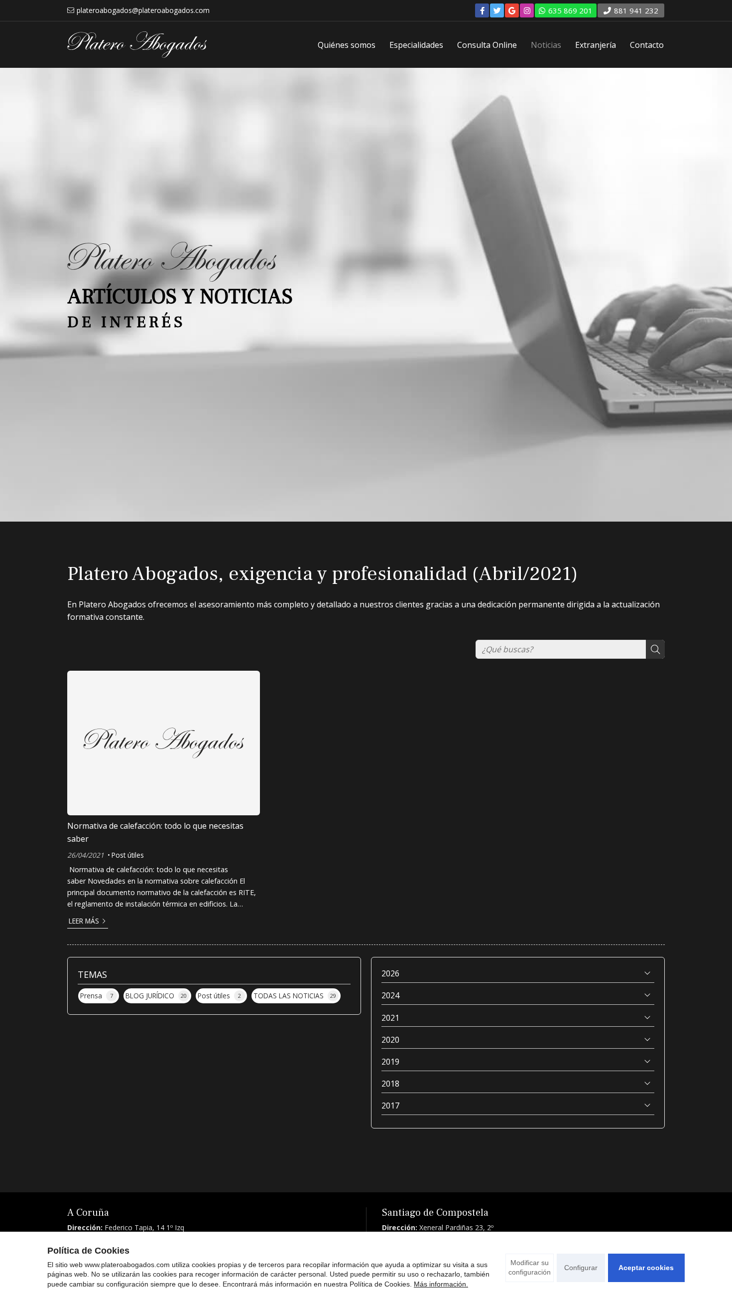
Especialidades (416, 45)
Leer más (84, 921)
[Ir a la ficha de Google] (512, 10)
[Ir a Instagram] (527, 10)
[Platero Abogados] (137, 44)
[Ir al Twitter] (497, 10)
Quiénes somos (346, 45)
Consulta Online (487, 45)
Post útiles (128, 855)
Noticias (546, 45)
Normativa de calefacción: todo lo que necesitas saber (155, 832)
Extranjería (595, 45)
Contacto (647, 45)
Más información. (441, 1284)
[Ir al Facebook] (482, 10)
